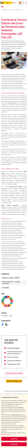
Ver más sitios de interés (14, 373)
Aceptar (14, 439)
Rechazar (14, 444)
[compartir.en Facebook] (2, 324)
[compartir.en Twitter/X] (6, 324)
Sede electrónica (13, 381)
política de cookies (6, 434)
